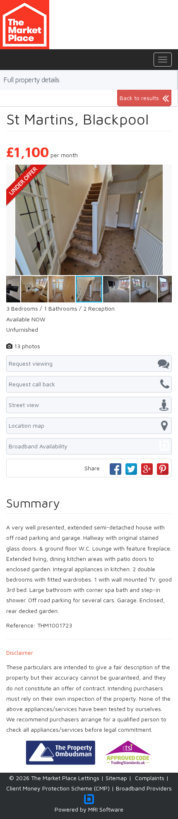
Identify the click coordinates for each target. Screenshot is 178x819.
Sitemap (116, 777)
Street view (24, 404)
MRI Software (105, 809)
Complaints (149, 777)
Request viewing (31, 363)
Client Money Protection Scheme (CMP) (58, 788)
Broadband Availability (38, 446)
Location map (26, 425)
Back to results (139, 97)
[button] (164, 172)
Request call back (32, 384)
